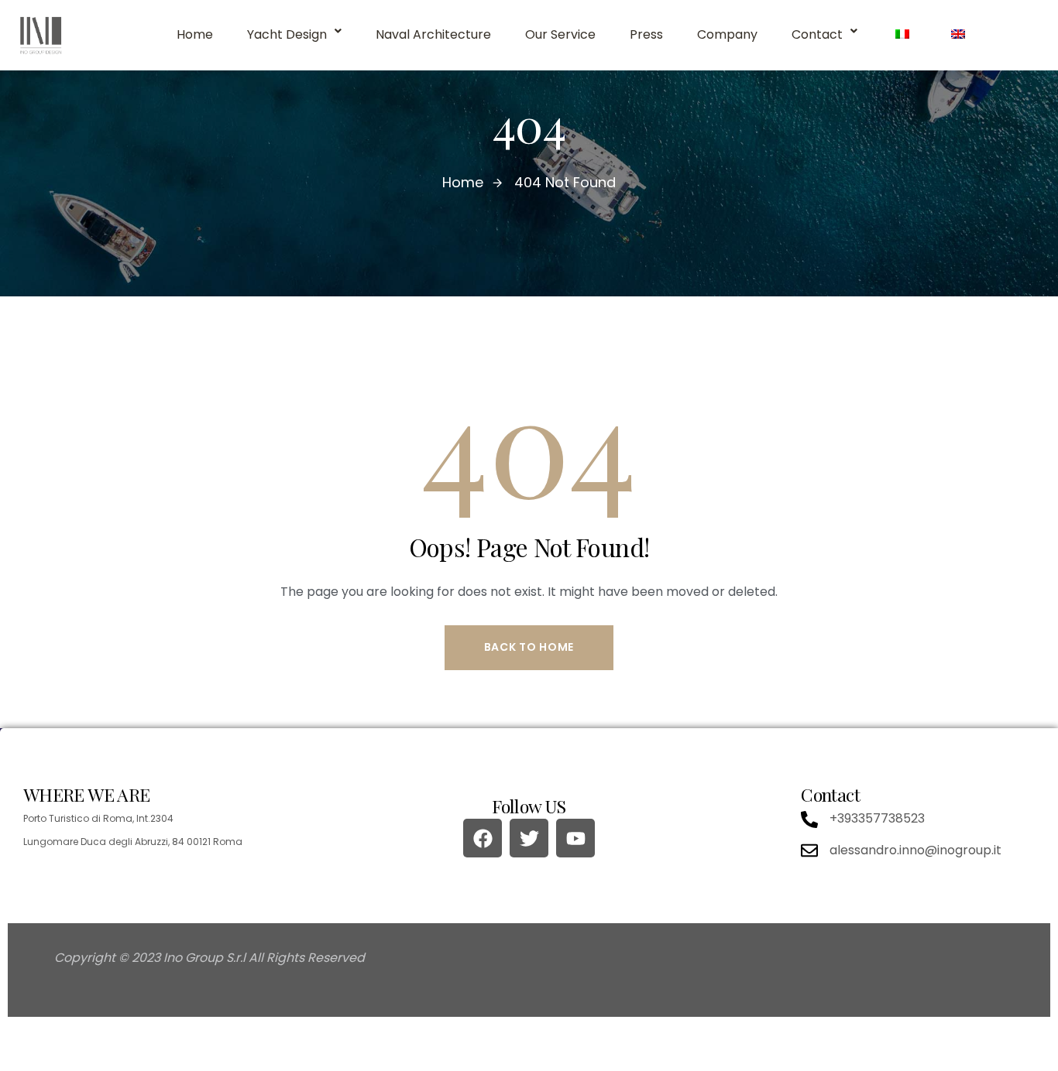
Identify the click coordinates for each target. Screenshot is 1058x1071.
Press (646, 35)
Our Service (560, 35)
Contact (817, 35)
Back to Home (529, 647)
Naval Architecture (433, 35)
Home (195, 35)
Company (727, 35)
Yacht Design (287, 35)
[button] (294, 35)
